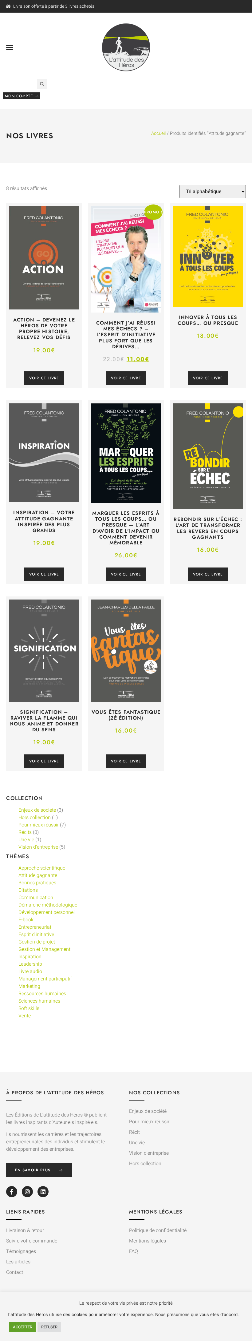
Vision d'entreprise (38, 847)
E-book (25, 919)
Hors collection (34, 817)
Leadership (30, 964)
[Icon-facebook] (11, 1191)
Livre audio (30, 971)
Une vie (26, 839)
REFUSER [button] (49, 1327)
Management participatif (45, 979)
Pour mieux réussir (38, 825)
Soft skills (28, 1008)
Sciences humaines (39, 1001)
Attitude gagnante (37, 875)
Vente (24, 1016)
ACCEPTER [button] (22, 1327)
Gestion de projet (36, 942)
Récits (25, 832)
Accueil (158, 133)
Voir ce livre (44, 378)
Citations (28, 890)
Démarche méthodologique (47, 905)
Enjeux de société (37, 810)
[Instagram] (27, 1191)
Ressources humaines (42, 993)
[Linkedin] (43, 1191)
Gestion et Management (44, 949)
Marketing (29, 986)
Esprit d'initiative (36, 934)
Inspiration (29, 956)
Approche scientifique (41, 868)
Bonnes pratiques (37, 883)
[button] (10, 47)
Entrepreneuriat (34, 927)
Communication (35, 897)
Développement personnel (46, 912)
